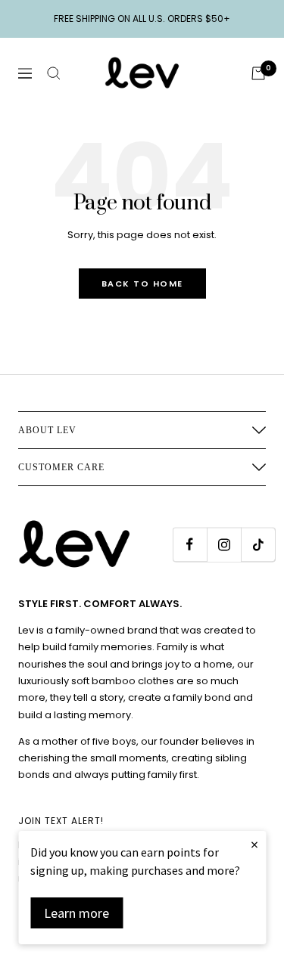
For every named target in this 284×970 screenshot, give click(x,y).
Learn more (76, 913)
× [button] (254, 844)
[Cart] (258, 73)
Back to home (142, 283)
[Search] (54, 73)
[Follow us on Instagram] (224, 545)
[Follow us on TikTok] (258, 545)
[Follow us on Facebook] (190, 545)
